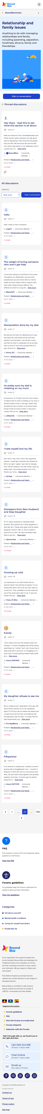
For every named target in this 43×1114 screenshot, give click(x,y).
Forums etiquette (13, 1025)
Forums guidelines (14, 1012)
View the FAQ (8, 861)
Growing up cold (13, 572)
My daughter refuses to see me (21, 696)
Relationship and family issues (23, 160)
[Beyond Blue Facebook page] (6, 1076)
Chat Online (18, 1055)
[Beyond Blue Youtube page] (13, 1076)
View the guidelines (10, 895)
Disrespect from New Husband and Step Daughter (21, 510)
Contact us (7, 1092)
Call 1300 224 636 (21, 1045)
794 (38, 812)
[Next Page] (21, 817)
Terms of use (8, 1098)
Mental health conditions (15, 918)
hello (6, 214)
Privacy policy (8, 1104)
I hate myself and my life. (18, 448)
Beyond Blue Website (11, 948)
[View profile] (21, 118)
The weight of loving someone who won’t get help (21, 263)
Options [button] (39, 13)
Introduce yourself (13, 913)
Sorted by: (5, 189)
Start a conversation (21, 96)
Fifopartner (10, 756)
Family (8, 633)
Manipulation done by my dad (21, 325)
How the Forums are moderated (20, 1020)
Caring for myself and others (17, 923)
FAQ (8, 1016)
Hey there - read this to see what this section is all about (20, 124)
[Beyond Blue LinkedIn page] (34, 1076)
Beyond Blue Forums (9, 4)
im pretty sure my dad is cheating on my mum (18, 387)
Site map (6, 1110)
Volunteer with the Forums (17, 1029)
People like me (11, 929)
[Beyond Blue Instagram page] (20, 1076)
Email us (16, 1065)
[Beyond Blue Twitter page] (27, 1076)
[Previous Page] (5, 811)
